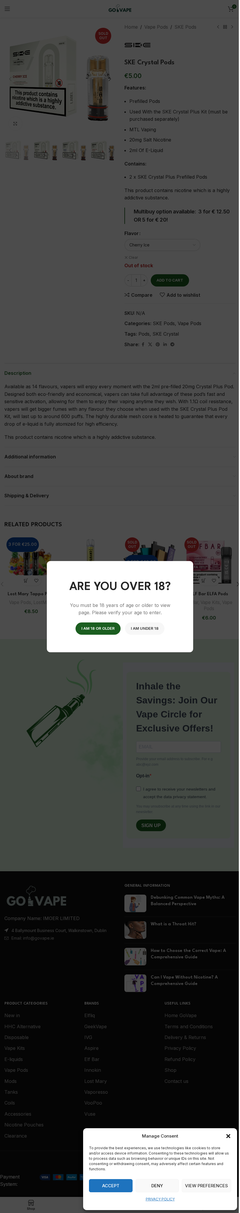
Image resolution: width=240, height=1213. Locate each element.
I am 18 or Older (98, 628)
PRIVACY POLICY (160, 1199)
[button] (228, 1136)
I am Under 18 (145, 628)
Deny (157, 1185)
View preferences (206, 1185)
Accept (110, 1185)
